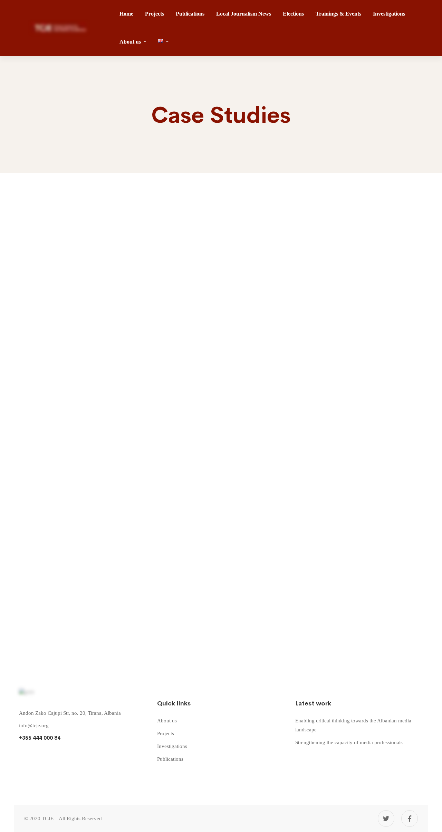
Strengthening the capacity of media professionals (187, 385)
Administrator (32, 273)
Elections (33, 498)
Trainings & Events (47, 365)
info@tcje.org (34, 725)
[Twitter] (386, 818)
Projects (33, 212)
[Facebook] (409, 818)
